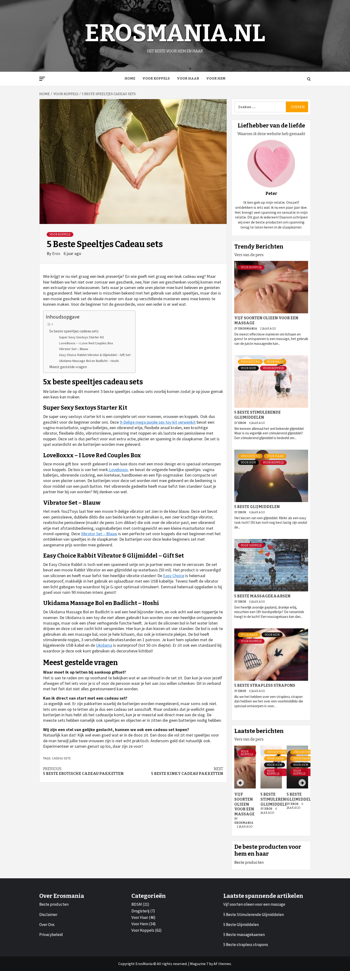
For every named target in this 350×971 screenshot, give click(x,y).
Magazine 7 (199, 963)
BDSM (136, 904)
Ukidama (104, 645)
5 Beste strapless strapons (264, 685)
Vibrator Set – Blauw (73, 349)
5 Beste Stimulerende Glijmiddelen (257, 415)
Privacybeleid (51, 934)
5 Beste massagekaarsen (262, 596)
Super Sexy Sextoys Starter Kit (81, 337)
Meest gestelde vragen (68, 366)
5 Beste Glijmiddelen (257, 506)
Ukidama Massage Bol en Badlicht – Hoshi (89, 361)
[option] (271, 790)
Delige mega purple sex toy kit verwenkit (159, 422)
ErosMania (248, 328)
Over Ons (47, 924)
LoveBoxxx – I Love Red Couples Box (86, 343)
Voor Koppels (156, 78)
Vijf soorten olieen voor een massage (244, 804)
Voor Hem (215, 78)
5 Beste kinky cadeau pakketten (187, 771)
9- (121, 422)
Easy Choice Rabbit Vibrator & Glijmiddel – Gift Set (94, 355)
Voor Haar (188, 78)
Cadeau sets (61, 758)
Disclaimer (48, 914)
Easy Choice (173, 575)
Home (130, 78)
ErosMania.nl (175, 33)
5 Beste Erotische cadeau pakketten (83, 771)
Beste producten (249, 862)
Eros (56, 253)
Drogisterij (250, 361)
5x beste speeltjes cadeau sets (74, 331)
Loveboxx (117, 469)
